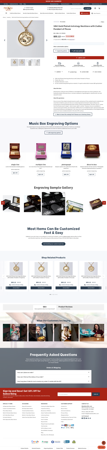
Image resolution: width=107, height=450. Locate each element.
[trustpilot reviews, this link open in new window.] (44, 441)
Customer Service (14, 4)
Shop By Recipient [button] (65, 4)
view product (16, 287)
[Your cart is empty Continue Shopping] (99, 8)
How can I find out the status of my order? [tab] (30, 377)
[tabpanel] (66, 276)
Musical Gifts (44, 421)
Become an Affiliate (46, 410)
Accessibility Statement (67, 419)
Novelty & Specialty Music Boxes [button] (30, 13)
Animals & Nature (7, 417)
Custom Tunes (29, 7)
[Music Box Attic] (82, 418)
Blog (25, 4)
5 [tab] (56, 294)
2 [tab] (51, 294)
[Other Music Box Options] (4, 40)
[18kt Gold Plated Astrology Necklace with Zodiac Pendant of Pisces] (14, 62)
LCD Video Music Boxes (8, 415)
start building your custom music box (53, 244)
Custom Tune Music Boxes (9, 408)
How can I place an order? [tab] (25, 372)
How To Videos (44, 419)
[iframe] (101, 447)
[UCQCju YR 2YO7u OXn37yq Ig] (86, 418)
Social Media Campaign (47, 430)
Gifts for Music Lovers (46, 428)
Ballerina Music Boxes (60, 13)
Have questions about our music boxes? (45, 307)
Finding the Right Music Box (48, 406)
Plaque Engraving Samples (47, 424)
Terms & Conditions (65, 410)
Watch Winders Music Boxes (10, 413)
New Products (97, 13)
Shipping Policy (65, 415)
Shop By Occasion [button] (76, 4)
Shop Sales (86, 13)
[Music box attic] (90, 418)
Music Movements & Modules (46, 13)
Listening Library (45, 415)
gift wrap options (78, 51)
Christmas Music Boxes (27, 410)
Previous (3, 203)
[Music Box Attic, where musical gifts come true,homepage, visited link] (8, 8)
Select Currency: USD (97, 4)
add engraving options (54, 132)
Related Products (36, 448)
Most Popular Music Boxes (55, 9)
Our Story (6, 4)
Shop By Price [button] (86, 4)
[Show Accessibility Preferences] (104, 443)
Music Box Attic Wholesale (47, 434)
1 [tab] (50, 294)
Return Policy (64, 408)
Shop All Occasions (26, 406)
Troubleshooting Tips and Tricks (68, 417)
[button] (97, 4)
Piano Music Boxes (7, 410)
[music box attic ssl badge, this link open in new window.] (74, 441)
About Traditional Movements (48, 413)
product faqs (73, 72)
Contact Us (64, 406)
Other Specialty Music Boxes (10, 419)
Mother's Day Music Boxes (28, 415)
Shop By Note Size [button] (54, 4)
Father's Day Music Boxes (28, 413)
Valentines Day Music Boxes (29, 417)
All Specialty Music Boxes (9, 406)
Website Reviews (82, 448)
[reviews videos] (15, 332)
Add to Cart (81, 58)
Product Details (24, 448)
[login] (95, 8)
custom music (66, 236)
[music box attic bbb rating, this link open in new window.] (66, 441)
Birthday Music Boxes (27, 408)
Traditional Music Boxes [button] (15, 13)
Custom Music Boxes (71, 13)
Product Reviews (70, 448)
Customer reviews (65, 307)
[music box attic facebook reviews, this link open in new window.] (56, 441)
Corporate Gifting (29, 9)
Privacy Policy (64, 413)
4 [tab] (55, 294)
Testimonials (44, 426)
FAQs (21, 4)
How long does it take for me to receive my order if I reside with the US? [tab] (39, 381)
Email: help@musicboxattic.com (90, 413)
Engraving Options (48, 448)
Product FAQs (59, 448)
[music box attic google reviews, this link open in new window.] (35, 441)
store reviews (98, 72)
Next (104, 203)
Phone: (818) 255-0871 (88, 411)
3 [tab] (53, 294)
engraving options (62, 51)
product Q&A (85, 72)
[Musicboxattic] (84, 418)
